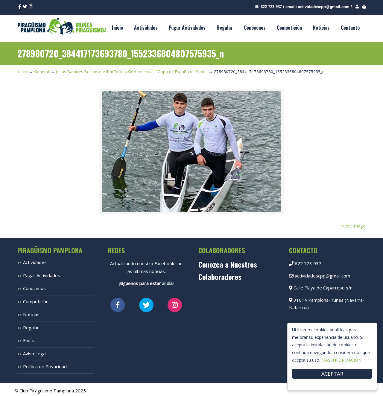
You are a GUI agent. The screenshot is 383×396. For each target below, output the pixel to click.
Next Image (353, 226)
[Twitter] (25, 6)
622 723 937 (271, 6)
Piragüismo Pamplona (62, 26)
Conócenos (34, 288)
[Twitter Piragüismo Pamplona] (146, 305)
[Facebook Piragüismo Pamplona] (117, 305)
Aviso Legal (34, 353)
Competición (35, 301)
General (41, 71)
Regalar (31, 327)
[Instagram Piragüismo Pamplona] (174, 305)
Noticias (31, 314)
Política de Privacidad (45, 366)
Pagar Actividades (41, 275)
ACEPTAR (332, 373)
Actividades (35, 262)
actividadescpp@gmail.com (323, 6)
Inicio (22, 71)
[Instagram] (31, 6)
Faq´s (28, 340)
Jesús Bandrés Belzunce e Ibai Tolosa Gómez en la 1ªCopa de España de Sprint (131, 71)
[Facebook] (19, 6)
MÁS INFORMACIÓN (341, 360)
